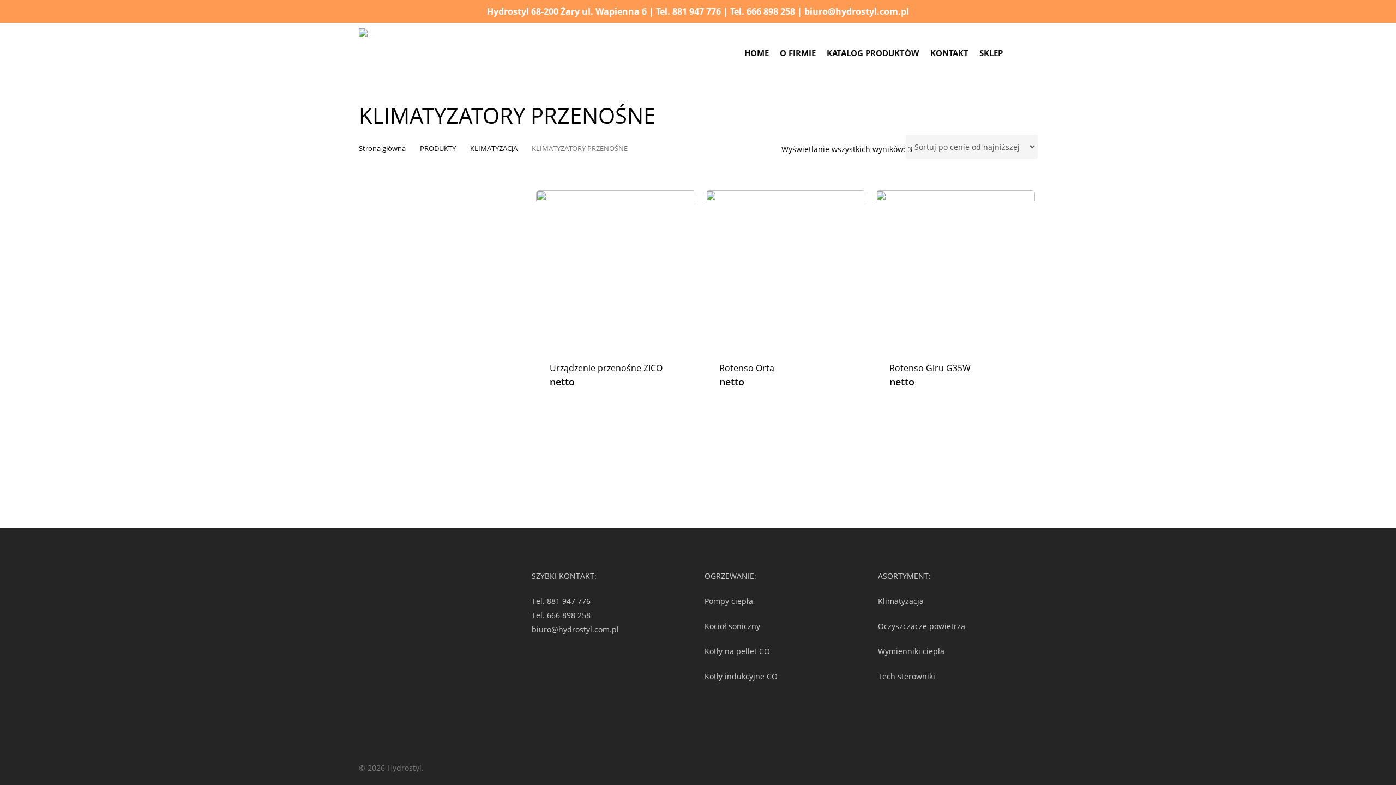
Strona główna (382, 148)
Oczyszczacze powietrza (921, 626)
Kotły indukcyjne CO (741, 676)
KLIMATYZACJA (494, 148)
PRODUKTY (438, 148)
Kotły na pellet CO (737, 651)
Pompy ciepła (729, 601)
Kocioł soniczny (732, 626)
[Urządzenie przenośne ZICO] (616, 270)
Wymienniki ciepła (911, 651)
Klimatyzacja (901, 601)
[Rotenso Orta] (785, 270)
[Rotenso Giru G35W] (956, 270)
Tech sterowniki (906, 676)
